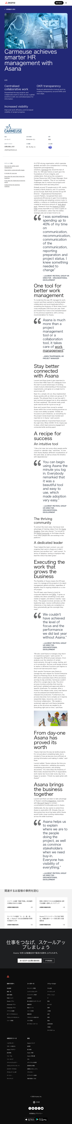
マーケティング (51, 991)
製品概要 (9, 988)
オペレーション (51, 994)
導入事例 (29, 1049)
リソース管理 (10, 1020)
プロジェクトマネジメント (13, 1017)
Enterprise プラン (11, 1007)
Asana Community (43, 533)
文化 (28, 1059)
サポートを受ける (11, 1046)
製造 (48, 1020)
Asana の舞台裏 (31, 1056)
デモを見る (48, 960)
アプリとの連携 (10, 1010)
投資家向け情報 (31, 1065)
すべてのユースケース (32, 1023)
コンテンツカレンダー (32, 991)
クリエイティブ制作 (32, 994)
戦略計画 (29, 1014)
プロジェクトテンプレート (13, 1065)
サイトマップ (10, 1078)
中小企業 (49, 988)
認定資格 (9, 1052)
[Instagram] (36, 1108)
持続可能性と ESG (31, 1078)
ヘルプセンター (10, 1043)
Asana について (31, 1043)
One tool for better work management (11, 166)
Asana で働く (30, 1052)
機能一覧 (9, 991)
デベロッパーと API (11, 1072)
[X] (29, 1108)
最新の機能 (9, 994)
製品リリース (30, 1007)
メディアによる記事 (32, 1062)
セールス (49, 1004)
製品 (48, 1001)
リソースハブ (10, 1059)
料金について (10, 998)
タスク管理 (29, 1020)
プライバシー (30, 1072)
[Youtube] (42, 1108)
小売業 (49, 1010)
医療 (48, 1007)
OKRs (54, 594)
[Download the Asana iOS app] (30, 1119)
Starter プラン (10, 1001)
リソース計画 (30, 1010)
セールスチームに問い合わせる (29, 960)
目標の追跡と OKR (9, 146)
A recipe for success (10, 173)
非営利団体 (50, 1023)
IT (47, 998)
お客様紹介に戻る (10, 9)
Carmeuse (44, 169)
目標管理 (29, 998)
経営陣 (28, 1046)
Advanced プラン (11, 1004)
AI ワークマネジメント (12, 1014)
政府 (48, 1014)
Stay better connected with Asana (14, 170)
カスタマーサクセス (11, 1068)
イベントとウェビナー (12, 1062)
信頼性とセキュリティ (32, 1068)
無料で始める (59, 2)
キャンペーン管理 (31, 988)
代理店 (49, 1027)
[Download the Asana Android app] (41, 1119)
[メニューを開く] (66, 3)
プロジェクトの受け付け (33, 1017)
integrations (52, 801)
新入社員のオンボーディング (34, 1001)
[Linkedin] (33, 1108)
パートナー (9, 1075)
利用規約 (31, 1113)
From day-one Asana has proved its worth (14, 181)
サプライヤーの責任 (32, 1075)
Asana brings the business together (12, 185)
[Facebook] (39, 1108)
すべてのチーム (51, 1030)
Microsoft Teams (43, 803)
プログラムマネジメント (10, 149)
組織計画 (29, 1004)
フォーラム (9, 1056)
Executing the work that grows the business (14, 177)
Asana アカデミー (11, 1049)
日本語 (38, 1102)
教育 (48, 1017)
